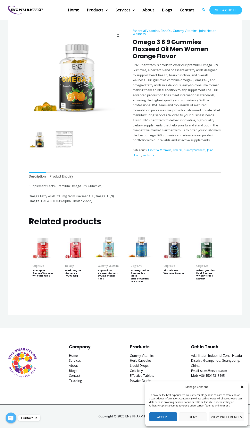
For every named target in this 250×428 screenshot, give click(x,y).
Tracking (75, 380)
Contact (74, 375)
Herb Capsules (140, 360)
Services (75, 360)
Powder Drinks (141, 380)
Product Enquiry (61, 176)
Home (73, 355)
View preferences (226, 417)
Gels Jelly (136, 371)
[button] (242, 387)
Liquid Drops (139, 365)
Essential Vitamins (146, 31)
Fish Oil (166, 31)
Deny (193, 417)
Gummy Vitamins (185, 31)
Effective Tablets (142, 375)
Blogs (73, 371)
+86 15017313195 (212, 375)
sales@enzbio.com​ (213, 371)
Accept (163, 417)
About (73, 365)
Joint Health (207, 31)
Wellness (139, 34)
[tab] (37, 176)
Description (37, 176)
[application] (106, 10)
